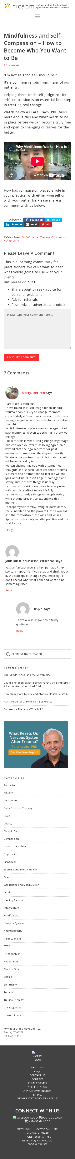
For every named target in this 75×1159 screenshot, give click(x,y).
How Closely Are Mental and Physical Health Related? (36, 694)
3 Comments (11, 65)
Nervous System (14, 923)
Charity (8, 823)
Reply (9, 530)
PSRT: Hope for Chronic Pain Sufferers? (28, 701)
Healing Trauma (13, 900)
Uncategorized (13, 1007)
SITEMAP (21, 1098)
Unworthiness (12, 1015)
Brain (7, 816)
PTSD (7, 946)
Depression (11, 854)
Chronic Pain (11, 831)
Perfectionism (12, 938)
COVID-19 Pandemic (16, 846)
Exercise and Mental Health (20, 869)
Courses (37, 1079)
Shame (8, 976)
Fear (6, 877)
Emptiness (10, 862)
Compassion (58, 237)
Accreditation (37, 1087)
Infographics (11, 908)
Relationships (12, 954)
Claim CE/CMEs (37, 1083)
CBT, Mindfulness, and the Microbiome (27, 675)
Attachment (11, 800)
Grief (7, 892)
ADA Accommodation (37, 1091)
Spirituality (10, 984)
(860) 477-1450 (12, 1036)
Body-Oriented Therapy (36, 237)
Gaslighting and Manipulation (21, 884)
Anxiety (8, 792)
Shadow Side (12, 969)
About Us (37, 1067)
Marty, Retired (33, 393)
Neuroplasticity (13, 930)
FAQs (37, 1071)
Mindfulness (11, 241)
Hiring (37, 1094)
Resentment (11, 961)
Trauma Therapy (14, 1000)
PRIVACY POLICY (34, 1098)
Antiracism (10, 785)
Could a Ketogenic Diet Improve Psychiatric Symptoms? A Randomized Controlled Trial (37, 684)
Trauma (8, 992)
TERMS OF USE (50, 1098)
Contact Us (37, 1075)
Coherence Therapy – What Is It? (23, 709)
